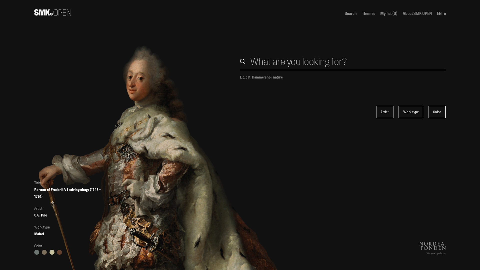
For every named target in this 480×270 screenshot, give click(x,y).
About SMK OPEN (417, 13)
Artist (384, 112)
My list (389, 13)
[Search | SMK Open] (52, 14)
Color (437, 112)
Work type (411, 112)
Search (351, 13)
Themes (368, 13)
